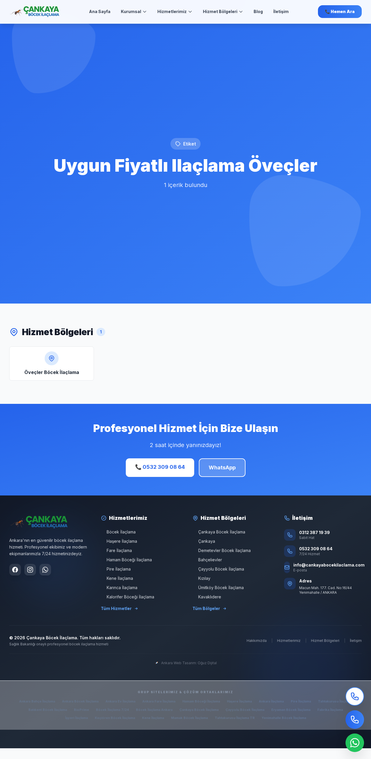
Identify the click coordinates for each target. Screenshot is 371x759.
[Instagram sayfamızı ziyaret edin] (30, 569)
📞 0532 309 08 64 (160, 467)
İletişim (281, 11)
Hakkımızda (257, 640)
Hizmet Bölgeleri (220, 11)
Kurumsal (131, 11)
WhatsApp (222, 467)
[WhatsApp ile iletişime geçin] (45, 569)
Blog (258, 11)
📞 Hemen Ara (340, 11)
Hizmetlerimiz (172, 11)
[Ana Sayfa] (34, 12)
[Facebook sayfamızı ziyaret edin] (15, 569)
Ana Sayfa (99, 11)
